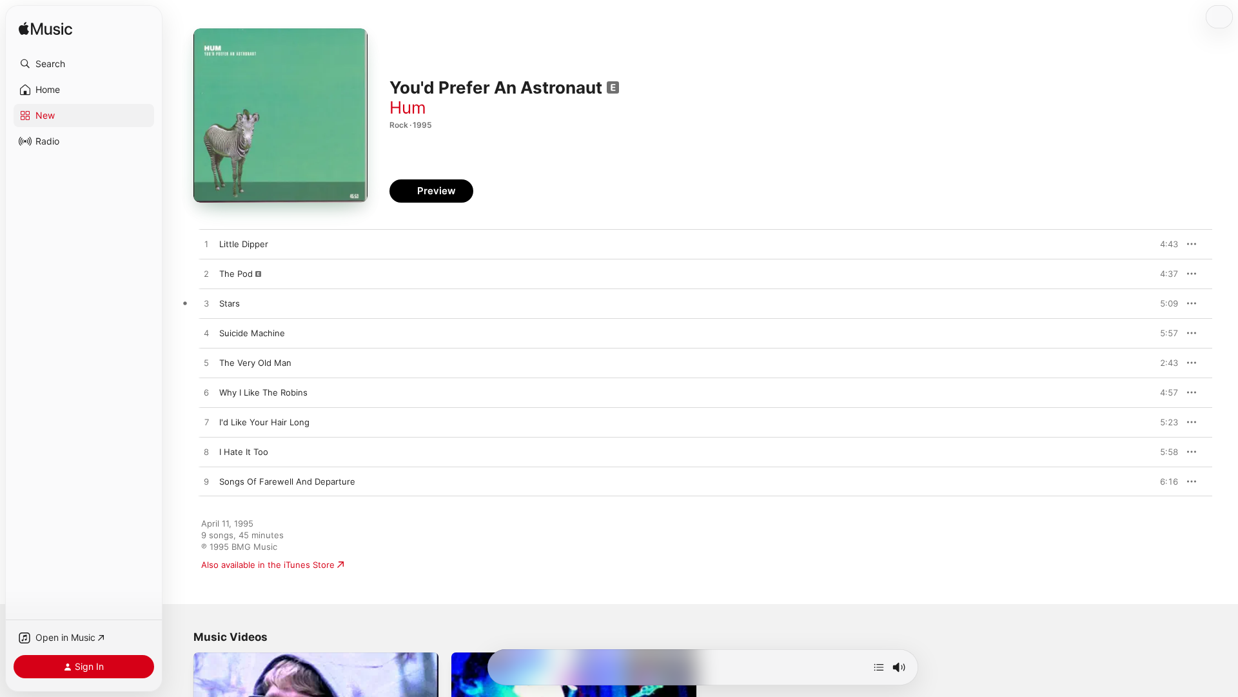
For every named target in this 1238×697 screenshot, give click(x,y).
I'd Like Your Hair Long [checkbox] (264, 422)
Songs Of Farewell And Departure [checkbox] (287, 481)
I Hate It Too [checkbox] (243, 452)
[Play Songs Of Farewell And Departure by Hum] (206, 482)
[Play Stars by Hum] (206, 304)
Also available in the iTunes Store (268, 565)
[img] (45, 29)
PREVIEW (1164, 244)
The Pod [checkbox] (236, 273)
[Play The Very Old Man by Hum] (206, 363)
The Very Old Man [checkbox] (255, 363)
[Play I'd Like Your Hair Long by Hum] (206, 423)
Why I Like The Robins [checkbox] (263, 392)
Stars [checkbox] (229, 303)
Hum (407, 107)
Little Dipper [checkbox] (243, 244)
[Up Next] (879, 667)
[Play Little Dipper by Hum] (206, 244)
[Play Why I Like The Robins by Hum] (206, 393)
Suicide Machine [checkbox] (252, 333)
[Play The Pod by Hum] (206, 274)
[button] (83, 64)
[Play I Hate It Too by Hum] (206, 452)
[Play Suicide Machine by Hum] (206, 333)
